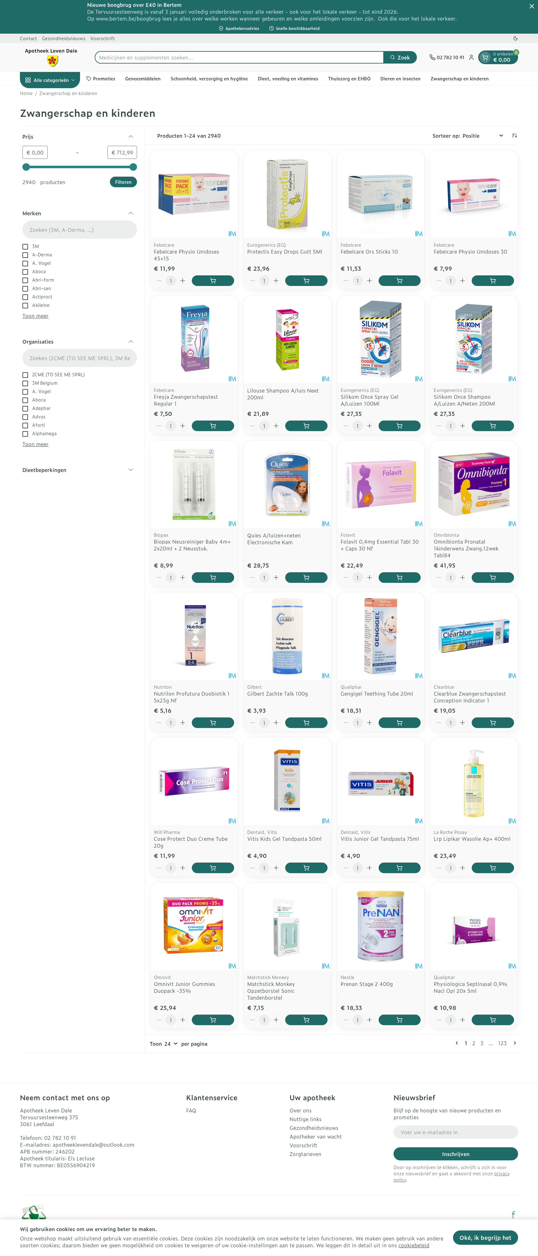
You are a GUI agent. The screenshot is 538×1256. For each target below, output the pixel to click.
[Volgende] (513, 1043)
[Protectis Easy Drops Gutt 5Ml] (287, 194)
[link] (458, 1043)
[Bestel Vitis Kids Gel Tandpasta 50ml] (306, 868)
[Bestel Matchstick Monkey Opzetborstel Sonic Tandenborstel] (306, 1020)
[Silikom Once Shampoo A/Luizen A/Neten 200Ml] (474, 339)
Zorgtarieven (305, 1153)
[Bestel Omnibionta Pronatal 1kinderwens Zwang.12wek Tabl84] (493, 577)
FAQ (191, 1110)
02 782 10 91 (60, 1137)
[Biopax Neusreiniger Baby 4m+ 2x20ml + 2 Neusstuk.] (194, 484)
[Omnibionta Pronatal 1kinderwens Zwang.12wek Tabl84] (474, 484)
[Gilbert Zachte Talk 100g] (287, 636)
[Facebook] (513, 1215)
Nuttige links (306, 1119)
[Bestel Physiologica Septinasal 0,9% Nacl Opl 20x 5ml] (493, 1020)
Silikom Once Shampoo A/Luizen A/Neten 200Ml (464, 400)
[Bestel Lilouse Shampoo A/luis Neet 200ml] (306, 426)
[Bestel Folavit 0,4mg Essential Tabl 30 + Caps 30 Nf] (400, 577)
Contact (28, 38)
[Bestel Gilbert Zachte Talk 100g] (306, 722)
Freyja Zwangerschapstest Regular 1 (186, 400)
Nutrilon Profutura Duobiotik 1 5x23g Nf (192, 697)
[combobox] (239, 57)
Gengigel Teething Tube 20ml (377, 693)
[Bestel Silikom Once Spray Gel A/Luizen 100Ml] (400, 426)
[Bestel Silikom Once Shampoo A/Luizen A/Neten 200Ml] (493, 426)
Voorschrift (102, 38)
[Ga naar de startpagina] (51, 57)
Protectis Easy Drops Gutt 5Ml (284, 251)
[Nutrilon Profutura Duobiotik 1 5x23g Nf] (194, 636)
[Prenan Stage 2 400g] (381, 926)
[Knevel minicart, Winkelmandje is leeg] (485, 57)
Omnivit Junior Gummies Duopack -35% (184, 987)
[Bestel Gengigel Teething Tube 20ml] (400, 722)
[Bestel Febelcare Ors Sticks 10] (400, 280)
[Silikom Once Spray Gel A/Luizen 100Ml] (381, 339)
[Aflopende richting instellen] (514, 135)
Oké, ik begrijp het (486, 1237)
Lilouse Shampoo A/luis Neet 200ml (283, 394)
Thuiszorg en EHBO (349, 78)
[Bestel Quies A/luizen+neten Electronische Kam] (306, 577)
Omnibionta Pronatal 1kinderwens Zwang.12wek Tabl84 (466, 548)
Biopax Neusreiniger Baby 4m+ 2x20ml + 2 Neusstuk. (192, 545)
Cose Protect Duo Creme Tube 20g (191, 842)
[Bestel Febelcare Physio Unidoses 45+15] (213, 280)
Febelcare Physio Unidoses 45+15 (186, 255)
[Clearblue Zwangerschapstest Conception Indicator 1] (474, 636)
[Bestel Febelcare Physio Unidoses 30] (493, 280)
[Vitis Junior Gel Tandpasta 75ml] (381, 781)
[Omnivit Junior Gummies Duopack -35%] (194, 926)
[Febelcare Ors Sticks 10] (381, 194)
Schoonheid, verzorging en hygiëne (209, 78)
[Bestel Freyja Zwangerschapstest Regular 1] (213, 426)
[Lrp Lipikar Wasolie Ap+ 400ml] (474, 781)
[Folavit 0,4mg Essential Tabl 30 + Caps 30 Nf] (381, 484)
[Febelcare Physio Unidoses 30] (474, 194)
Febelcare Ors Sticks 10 (369, 251)
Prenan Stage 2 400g (367, 983)
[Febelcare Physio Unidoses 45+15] (194, 194)
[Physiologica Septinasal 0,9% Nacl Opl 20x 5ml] (474, 926)
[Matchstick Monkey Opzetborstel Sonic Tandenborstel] (287, 926)
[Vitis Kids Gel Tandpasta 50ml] (287, 781)
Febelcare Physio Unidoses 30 (470, 251)
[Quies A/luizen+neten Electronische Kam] (287, 484)
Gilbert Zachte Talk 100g (277, 693)
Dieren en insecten (400, 78)
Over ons (301, 1110)
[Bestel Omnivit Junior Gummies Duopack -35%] (213, 1020)
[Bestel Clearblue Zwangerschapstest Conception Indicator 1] (493, 722)
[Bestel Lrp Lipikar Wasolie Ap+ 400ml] (493, 868)
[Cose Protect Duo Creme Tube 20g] (194, 781)
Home (26, 93)
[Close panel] (532, 6)
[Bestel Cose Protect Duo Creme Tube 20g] (213, 868)
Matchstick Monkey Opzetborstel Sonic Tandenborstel (271, 990)
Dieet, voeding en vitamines (288, 78)
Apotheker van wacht (316, 1136)
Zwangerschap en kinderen (460, 78)
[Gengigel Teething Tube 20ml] (381, 636)
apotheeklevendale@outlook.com (93, 1144)
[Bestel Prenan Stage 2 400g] (400, 1020)
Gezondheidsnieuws (63, 38)
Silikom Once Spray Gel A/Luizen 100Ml (370, 400)
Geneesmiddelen (143, 78)
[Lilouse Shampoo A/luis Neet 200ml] (287, 339)
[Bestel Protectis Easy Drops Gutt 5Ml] (306, 280)
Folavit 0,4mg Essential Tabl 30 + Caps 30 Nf (380, 545)
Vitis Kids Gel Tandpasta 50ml (284, 838)
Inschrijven (456, 1154)
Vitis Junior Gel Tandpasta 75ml (380, 838)
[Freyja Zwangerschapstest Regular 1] (194, 339)
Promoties (104, 78)
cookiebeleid (414, 1245)
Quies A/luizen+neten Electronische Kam (274, 538)
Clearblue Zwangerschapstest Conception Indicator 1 (470, 697)
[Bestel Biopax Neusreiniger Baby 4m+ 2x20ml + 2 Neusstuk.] (213, 577)
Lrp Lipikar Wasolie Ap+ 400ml (472, 838)
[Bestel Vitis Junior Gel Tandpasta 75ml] (400, 868)
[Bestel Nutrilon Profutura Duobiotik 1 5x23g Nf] (213, 722)
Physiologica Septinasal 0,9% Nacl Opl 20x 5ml (470, 987)
